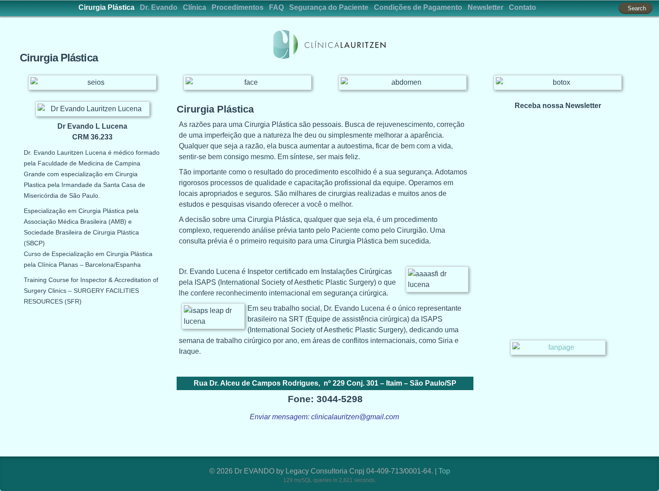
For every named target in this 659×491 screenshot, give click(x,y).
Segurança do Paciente (329, 7)
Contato (522, 7)
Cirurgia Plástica (106, 7)
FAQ (276, 7)
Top (444, 471)
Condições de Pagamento (418, 7)
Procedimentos (238, 7)
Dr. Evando (159, 7)
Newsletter (485, 7)
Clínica (194, 7)
